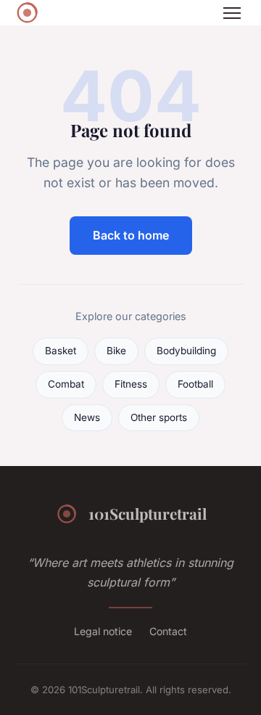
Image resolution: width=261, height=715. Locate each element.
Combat (66, 384)
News (87, 417)
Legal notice (103, 631)
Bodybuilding (186, 350)
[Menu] (232, 13)
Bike (116, 350)
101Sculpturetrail (147, 513)
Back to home (131, 235)
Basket (60, 350)
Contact (168, 631)
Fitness (131, 384)
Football (195, 384)
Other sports (158, 417)
